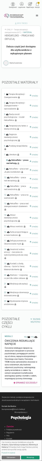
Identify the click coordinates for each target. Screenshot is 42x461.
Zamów (10, 426)
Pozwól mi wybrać (8, 453)
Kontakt (9, 439)
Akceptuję (30, 457)
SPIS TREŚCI (21, 23)
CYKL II (10, 30)
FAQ (7, 436)
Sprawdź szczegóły (26, 382)
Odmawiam (11, 457)
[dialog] (21, 450)
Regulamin (10, 433)
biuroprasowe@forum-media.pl (13, 409)
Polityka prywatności (14, 430)
